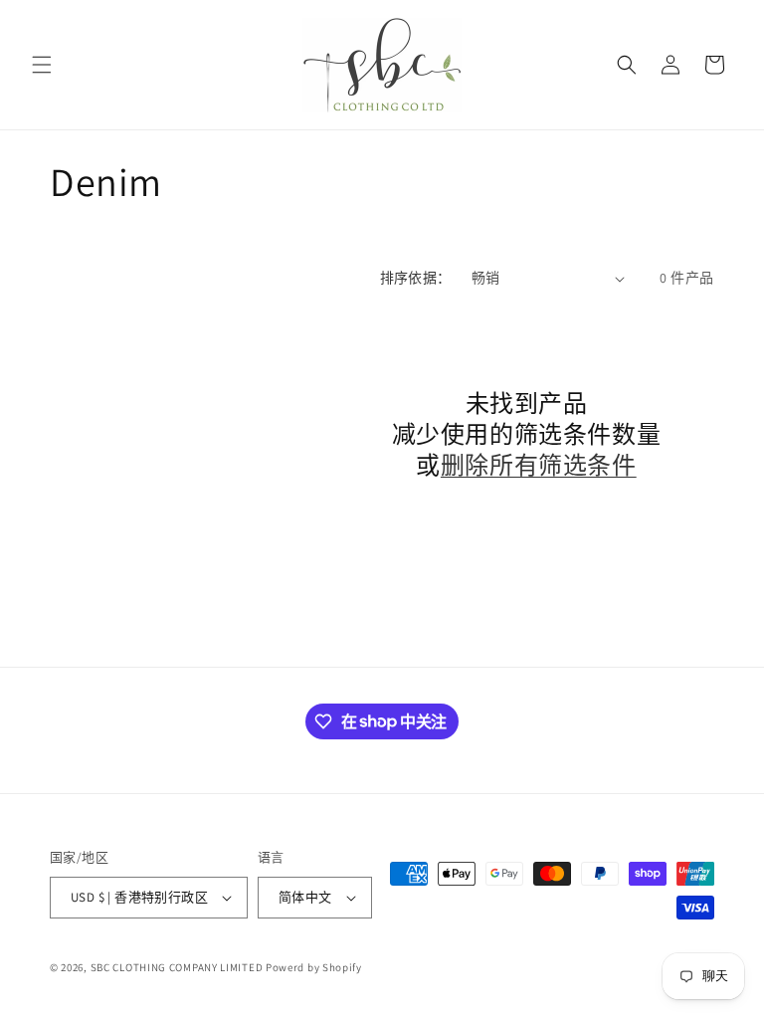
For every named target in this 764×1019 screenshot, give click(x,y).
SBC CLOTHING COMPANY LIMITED (177, 967)
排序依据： (416, 278)
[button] (42, 65)
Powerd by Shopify (314, 967)
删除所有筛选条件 (539, 465)
